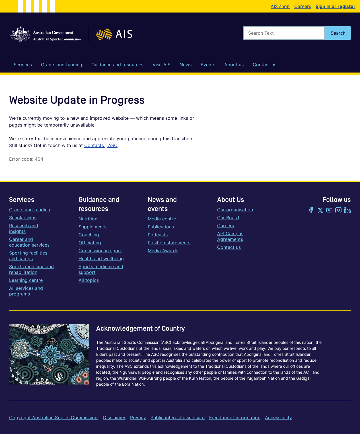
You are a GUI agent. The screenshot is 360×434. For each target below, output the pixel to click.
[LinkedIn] (347, 211)
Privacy (138, 417)
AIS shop (280, 6)
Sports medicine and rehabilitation (31, 269)
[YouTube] (329, 211)
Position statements (169, 242)
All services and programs (26, 291)
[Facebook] (311, 211)
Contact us (229, 247)
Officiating (90, 242)
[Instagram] (338, 211)
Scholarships (22, 217)
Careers (302, 6)
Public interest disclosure (178, 417)
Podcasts (158, 234)
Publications (161, 227)
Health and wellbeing (101, 258)
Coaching (89, 234)
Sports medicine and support (101, 269)
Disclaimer (114, 417)
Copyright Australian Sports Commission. (53, 417)
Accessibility (278, 417)
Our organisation (235, 209)
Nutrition (88, 219)
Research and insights (23, 228)
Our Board (228, 217)
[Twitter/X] (320, 211)
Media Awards (163, 250)
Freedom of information (234, 417)
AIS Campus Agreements (230, 236)
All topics (89, 280)
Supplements (92, 227)
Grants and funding (29, 209)
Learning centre (26, 280)
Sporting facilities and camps (28, 255)
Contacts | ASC (101, 145)
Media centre (162, 219)
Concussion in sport (100, 250)
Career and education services (29, 242)
